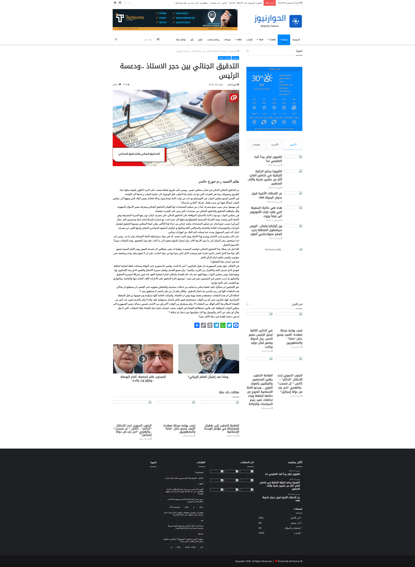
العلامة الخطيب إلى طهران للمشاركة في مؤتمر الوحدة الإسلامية (221, 428)
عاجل (186, 507)
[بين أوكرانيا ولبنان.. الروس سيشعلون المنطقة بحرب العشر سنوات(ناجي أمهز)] (293, 230)
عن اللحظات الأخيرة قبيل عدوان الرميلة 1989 (267, 195)
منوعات (227, 39)
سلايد (201, 507)
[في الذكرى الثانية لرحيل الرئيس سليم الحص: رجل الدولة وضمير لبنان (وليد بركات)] (259, 319)
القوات (200, 483)
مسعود (200, 533)
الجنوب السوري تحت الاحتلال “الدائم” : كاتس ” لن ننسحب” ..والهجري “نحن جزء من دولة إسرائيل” (133, 430)
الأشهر (293, 144)
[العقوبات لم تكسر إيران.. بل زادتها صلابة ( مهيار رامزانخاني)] (217, 492)
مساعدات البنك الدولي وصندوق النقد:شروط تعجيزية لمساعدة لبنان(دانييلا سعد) (185, 526)
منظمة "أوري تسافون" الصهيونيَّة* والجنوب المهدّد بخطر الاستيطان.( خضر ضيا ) (183, 540)
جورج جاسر (232, 84)
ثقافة (239, 39)
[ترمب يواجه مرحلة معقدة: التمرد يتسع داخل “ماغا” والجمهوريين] (175, 411)
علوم (200, 39)
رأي (192, 39)
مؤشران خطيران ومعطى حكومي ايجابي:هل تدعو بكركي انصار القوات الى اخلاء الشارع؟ (183, 513)
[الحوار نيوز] (278, 21)
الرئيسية (296, 39)
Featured (199, 472)
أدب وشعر (295, 523)
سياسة (285, 39)
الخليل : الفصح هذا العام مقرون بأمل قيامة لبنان (184, 478)
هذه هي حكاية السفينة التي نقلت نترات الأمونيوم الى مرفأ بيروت (266, 212)
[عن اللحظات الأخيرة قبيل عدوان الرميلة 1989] (293, 197)
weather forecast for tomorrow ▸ (274, 128)
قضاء (261, 39)
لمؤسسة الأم (175, 507)
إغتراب (249, 39)
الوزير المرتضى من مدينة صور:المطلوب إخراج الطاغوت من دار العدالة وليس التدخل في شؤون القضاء (184, 491)
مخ (202, 520)
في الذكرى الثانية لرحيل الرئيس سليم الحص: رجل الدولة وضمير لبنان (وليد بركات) (261, 339)
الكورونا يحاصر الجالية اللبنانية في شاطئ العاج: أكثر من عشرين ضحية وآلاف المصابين (265, 177)
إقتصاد (272, 39)
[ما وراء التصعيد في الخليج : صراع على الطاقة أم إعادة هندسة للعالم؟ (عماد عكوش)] (217, 483)
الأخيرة (275, 144)
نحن (201, 547)
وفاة (178, 547)
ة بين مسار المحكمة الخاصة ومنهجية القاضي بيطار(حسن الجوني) (185, 500)
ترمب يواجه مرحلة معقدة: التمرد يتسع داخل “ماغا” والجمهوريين (179, 428)
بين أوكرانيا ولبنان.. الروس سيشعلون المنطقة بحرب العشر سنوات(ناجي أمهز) (265, 230)
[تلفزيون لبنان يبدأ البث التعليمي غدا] (293, 161)
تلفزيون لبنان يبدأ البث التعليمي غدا (268, 159)
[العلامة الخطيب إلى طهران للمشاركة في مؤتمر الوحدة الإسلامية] (219, 411)
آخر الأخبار (295, 518)
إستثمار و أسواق (292, 528)
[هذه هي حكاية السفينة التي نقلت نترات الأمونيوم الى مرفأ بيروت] (293, 212)
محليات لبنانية (224, 58)
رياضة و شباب (213, 39)
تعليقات (256, 144)
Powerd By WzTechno (289, 561)
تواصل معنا (181, 39)
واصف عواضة (190, 547)
